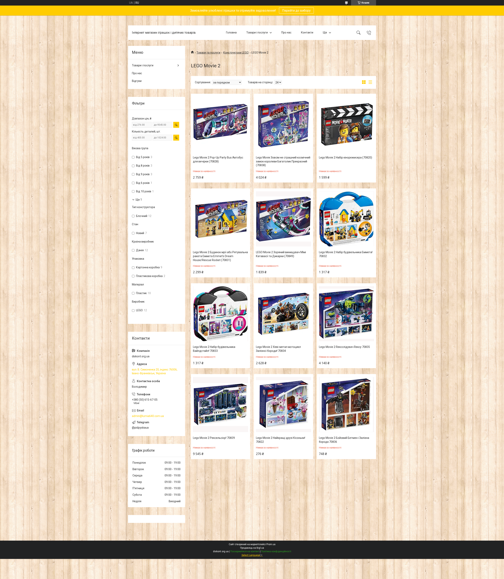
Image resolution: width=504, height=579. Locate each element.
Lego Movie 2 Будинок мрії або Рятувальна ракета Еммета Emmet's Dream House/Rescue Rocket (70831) (220, 256)
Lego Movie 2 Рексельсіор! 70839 (214, 437)
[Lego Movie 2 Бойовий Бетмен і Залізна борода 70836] (346, 404)
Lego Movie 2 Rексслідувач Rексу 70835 (344, 346)
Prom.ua (270, 544)
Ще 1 (139, 199)
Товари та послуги (208, 52)
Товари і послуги (257, 32)
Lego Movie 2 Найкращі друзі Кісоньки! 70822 (280, 439)
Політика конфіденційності (276, 551)
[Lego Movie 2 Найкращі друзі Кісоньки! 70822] (283, 404)
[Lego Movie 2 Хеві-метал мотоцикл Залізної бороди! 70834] (283, 313)
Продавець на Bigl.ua (252, 548)
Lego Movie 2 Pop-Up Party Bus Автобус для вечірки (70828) (218, 159)
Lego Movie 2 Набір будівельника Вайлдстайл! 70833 (214, 348)
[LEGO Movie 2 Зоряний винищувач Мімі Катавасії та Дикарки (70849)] (283, 218)
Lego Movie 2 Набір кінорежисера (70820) (345, 157)
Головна (231, 32)
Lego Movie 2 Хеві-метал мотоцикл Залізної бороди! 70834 (278, 348)
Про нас (286, 32)
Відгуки (137, 80)
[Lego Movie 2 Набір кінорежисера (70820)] (346, 124)
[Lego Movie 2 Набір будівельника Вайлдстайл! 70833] (220, 313)
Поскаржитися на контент (244, 551)
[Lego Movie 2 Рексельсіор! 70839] (220, 404)
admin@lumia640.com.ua (148, 416)
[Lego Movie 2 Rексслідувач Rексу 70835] (346, 313)
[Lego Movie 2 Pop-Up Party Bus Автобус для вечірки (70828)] (220, 124)
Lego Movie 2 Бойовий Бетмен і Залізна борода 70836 (344, 439)
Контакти (307, 32)
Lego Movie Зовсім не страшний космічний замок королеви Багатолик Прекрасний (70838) (283, 161)
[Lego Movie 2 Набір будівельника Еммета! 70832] (346, 218)
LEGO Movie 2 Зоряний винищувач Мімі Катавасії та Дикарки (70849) (281, 254)
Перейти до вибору (296, 10)
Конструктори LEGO (236, 52)
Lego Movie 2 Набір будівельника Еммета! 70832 (345, 254)
